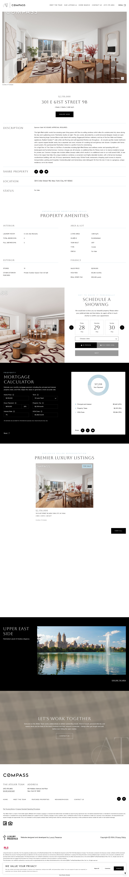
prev (9, 78)
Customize (107, 868)
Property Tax (37, 403)
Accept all (118, 868)
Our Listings (69, 5)
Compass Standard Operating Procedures (28, 809)
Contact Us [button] (64, 736)
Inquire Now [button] (64, 114)
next (14, 78)
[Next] (122, 327)
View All (118, 531)
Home (5, 799)
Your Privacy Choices (64, 875)
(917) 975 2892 (109, 5)
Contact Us (79, 799)
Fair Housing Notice (9, 809)
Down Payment (9, 403)
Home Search (84, 5)
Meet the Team (56, 5)
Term (34, 395)
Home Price (8, 395)
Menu (120, 5)
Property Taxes (82, 408)
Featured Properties (40, 799)
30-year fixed (39, 398)
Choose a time (85, 339)
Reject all (96, 868)
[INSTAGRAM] (119, 799)
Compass (43, 813)
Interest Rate (8, 411)
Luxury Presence (55, 837)
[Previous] (71, 327)
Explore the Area (119, 680)
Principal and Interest (84, 404)
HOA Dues (36, 411)
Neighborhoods (61, 799)
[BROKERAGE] (124, 799)
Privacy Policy (121, 837)
